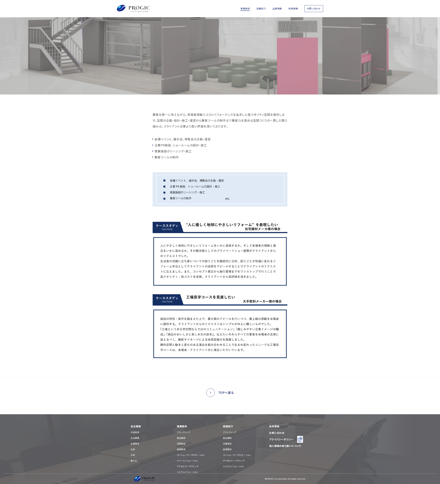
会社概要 (135, 437)
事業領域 (245, 8)
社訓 (133, 449)
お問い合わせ (314, 8)
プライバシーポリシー (281, 439)
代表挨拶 (135, 432)
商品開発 (181, 437)
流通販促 (181, 443)
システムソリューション (187, 471)
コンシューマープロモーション (191, 454)
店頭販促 (181, 449)
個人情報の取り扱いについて (285, 446)
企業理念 (135, 443)
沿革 (133, 454)
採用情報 (293, 8)
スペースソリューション (187, 460)
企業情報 (277, 8)
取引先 (134, 460)
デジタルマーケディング (188, 466)
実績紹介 (261, 8)
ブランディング (183, 432)
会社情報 (136, 426)
